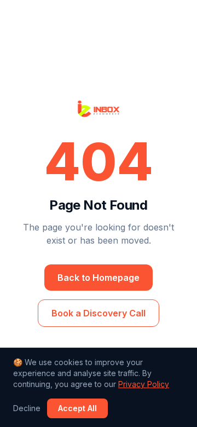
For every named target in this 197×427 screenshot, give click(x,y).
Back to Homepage (98, 277)
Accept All (77, 408)
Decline (26, 408)
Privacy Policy (143, 384)
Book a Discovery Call (98, 313)
